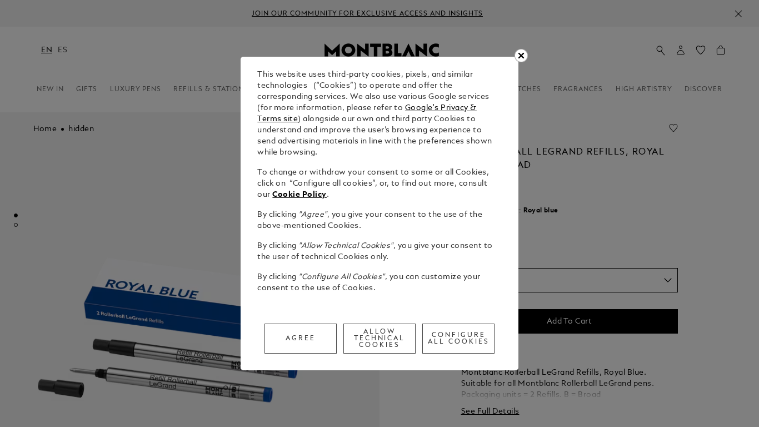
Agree (301, 338)
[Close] (521, 55)
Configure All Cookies (459, 338)
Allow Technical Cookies (380, 339)
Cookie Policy (299, 194)
